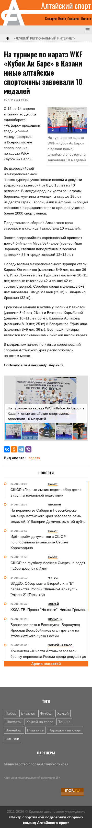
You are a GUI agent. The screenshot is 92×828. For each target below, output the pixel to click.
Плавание (35, 730)
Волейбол (14, 730)
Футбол (46, 713)
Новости (46, 473)
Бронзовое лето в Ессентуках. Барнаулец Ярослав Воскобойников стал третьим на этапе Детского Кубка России (45, 630)
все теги (12, 739)
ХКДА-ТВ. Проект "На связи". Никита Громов (47, 610)
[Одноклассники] (14, 449)
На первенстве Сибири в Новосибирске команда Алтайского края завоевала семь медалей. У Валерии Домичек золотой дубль (47, 516)
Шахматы (13, 722)
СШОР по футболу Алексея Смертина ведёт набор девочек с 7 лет (47, 565)
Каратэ (34, 458)
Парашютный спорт (65, 730)
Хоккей (63, 713)
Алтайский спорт (66, 5)
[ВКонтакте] (7, 449)
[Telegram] (21, 449)
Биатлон (28, 713)
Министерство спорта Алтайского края (36, 764)
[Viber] (28, 449)
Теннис (64, 722)
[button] (82, 381)
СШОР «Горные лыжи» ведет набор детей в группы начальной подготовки (46, 492)
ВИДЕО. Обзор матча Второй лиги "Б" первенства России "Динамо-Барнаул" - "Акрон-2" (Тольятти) (43, 589)
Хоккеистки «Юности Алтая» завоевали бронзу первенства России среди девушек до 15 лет (48, 656)
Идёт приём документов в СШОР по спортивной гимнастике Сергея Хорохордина (39, 542)
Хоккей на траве (39, 722)
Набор (11, 713)
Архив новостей (46, 664)
